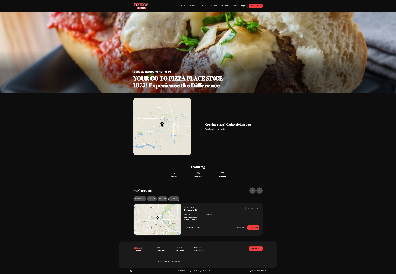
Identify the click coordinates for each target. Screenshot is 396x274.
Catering (192, 6)
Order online (253, 227)
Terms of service (163, 261)
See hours (240, 227)
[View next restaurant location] (259, 190)
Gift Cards (225, 6)
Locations (202, 6)
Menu (183, 6)
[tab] (139, 198)
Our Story (213, 6)
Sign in (244, 6)
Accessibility (176, 261)
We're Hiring (198, 251)
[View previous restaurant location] (252, 190)
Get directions (252, 208)
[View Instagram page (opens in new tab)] (131, 271)
